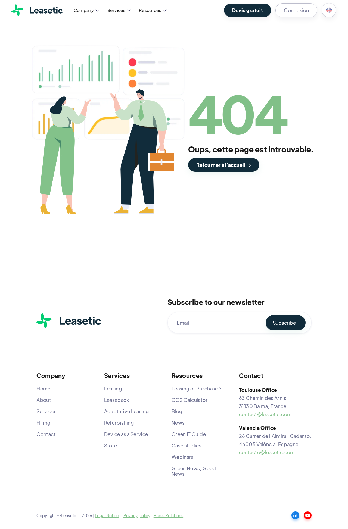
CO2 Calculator (190, 400)
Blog (177, 411)
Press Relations (168, 515)
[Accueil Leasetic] (68, 320)
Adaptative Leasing (126, 411)
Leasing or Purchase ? (197, 388)
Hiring (43, 423)
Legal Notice (107, 515)
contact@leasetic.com (265, 414)
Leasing (113, 388)
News (178, 423)
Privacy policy (136, 515)
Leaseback (116, 400)
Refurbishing (119, 423)
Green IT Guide (189, 434)
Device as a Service (126, 434)
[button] (86, 10)
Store (110, 445)
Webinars (183, 457)
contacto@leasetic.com (267, 452)
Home (43, 388)
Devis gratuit (247, 10)
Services (46, 411)
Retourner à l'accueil (223, 165)
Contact (46, 434)
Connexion (296, 10)
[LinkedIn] (295, 515)
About (43, 400)
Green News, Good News (194, 471)
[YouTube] (308, 515)
